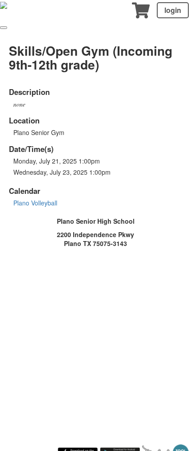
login (172, 10)
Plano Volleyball (35, 202)
